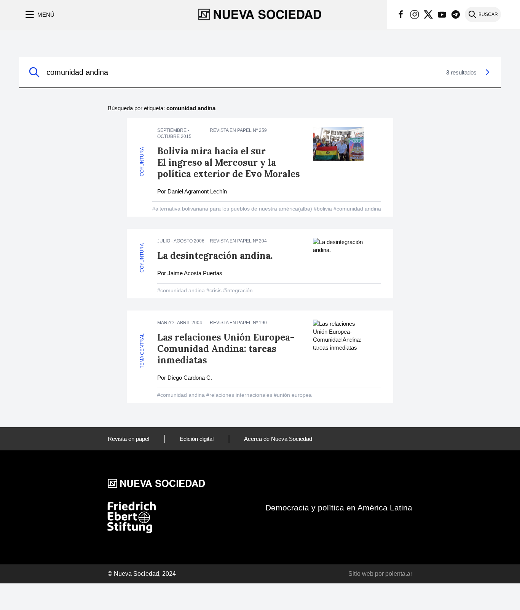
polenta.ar (398, 573)
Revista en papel (128, 439)
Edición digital (197, 439)
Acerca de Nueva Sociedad (278, 439)
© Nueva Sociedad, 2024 (142, 573)
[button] (39, 14)
